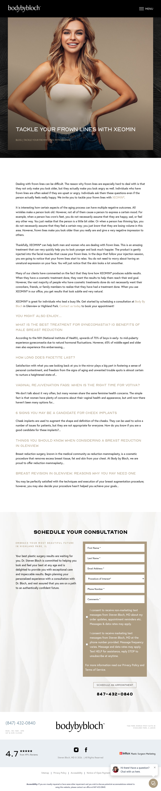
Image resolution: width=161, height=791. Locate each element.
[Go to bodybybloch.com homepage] (36, 9)
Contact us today (70, 306)
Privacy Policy (130, 665)
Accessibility (76, 772)
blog (19, 139)
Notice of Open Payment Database (103, 772)
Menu (149, 9)
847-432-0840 (115, 694)
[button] (141, 8)
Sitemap (45, 772)
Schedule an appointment (115, 685)
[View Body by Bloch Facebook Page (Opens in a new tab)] (86, 750)
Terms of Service (95, 669)
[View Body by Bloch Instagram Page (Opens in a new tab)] (76, 750)
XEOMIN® (118, 197)
